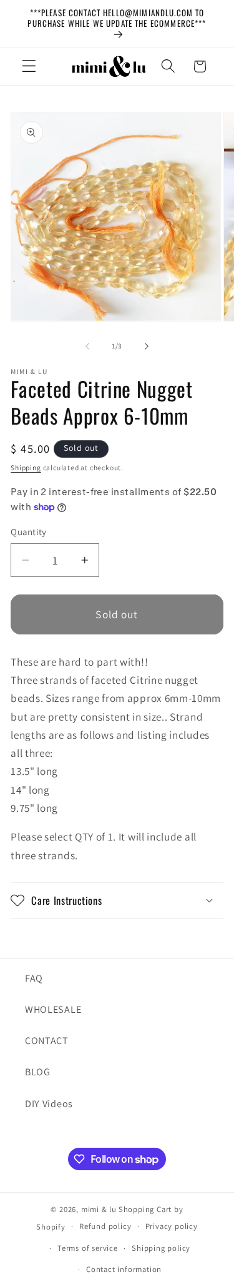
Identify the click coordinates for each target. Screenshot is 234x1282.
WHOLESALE (53, 1009)
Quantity (29, 532)
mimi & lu (99, 1209)
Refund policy (105, 1226)
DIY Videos (49, 1103)
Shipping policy (161, 1248)
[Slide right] (146, 346)
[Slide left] (87, 346)
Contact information (124, 1269)
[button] (29, 66)
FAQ (34, 978)
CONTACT (47, 1040)
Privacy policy (171, 1226)
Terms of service (87, 1248)
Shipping (26, 467)
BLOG (38, 1071)
